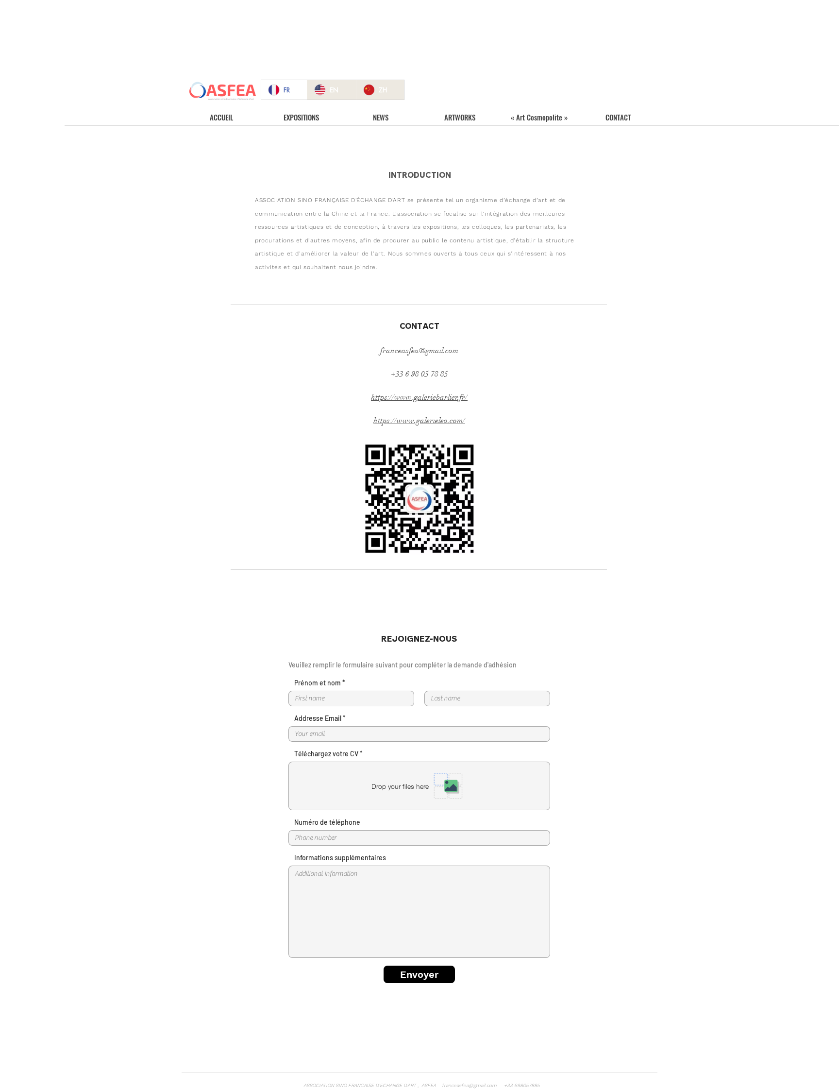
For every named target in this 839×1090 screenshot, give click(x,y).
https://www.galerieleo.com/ (419, 421)
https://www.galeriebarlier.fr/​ (419, 397)
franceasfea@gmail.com (419, 351)
